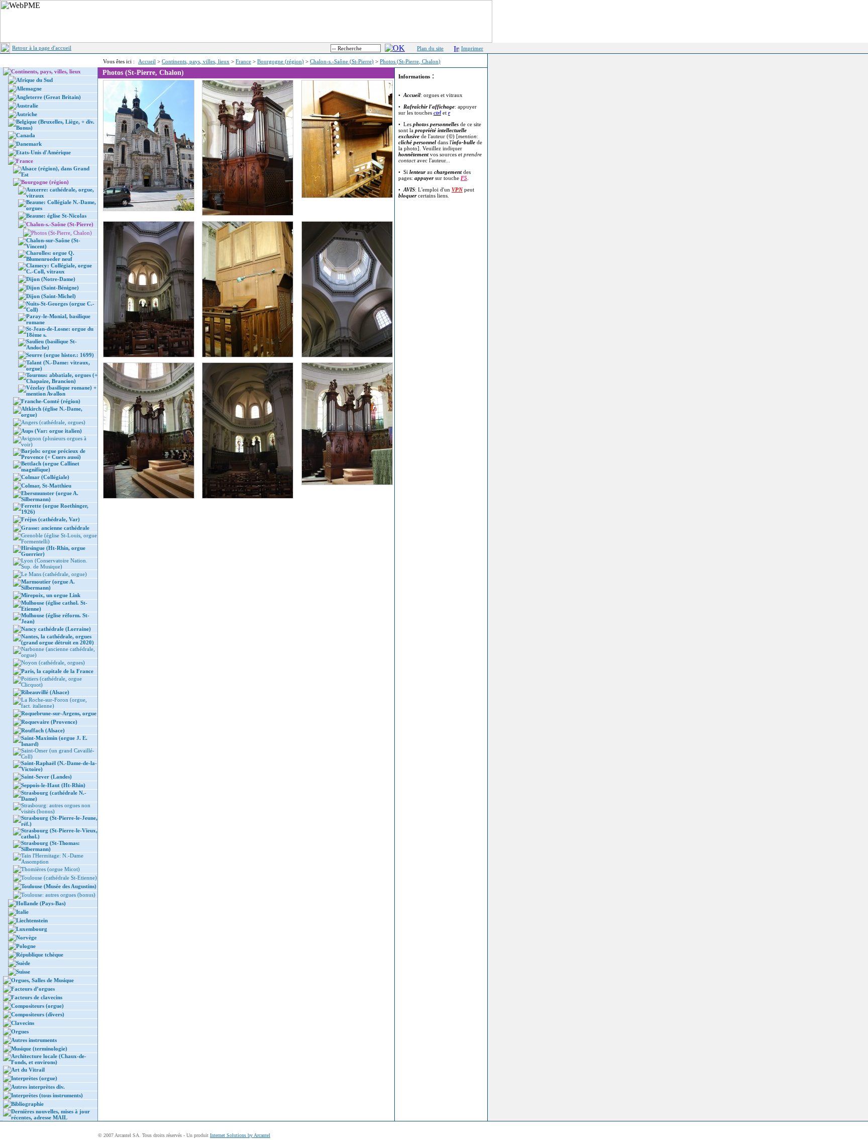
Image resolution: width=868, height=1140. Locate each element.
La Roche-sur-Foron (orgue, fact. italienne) (54, 703)
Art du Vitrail (28, 1070)
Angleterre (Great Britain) (48, 97)
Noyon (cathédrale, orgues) (53, 662)
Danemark (29, 144)
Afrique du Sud (34, 80)
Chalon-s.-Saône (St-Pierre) (342, 61)
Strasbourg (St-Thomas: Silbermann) (50, 846)
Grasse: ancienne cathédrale (55, 528)
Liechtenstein (32, 920)
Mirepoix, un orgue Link (50, 595)
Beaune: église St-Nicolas (56, 216)
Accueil (147, 61)
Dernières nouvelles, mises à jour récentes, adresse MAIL (50, 1114)
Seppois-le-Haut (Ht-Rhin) (53, 785)
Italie (22, 912)
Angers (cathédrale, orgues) (53, 422)
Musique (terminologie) (39, 1049)
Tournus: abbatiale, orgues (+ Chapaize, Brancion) (61, 378)
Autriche (26, 114)
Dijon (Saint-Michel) (51, 296)
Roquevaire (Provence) (49, 722)
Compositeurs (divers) (37, 1014)
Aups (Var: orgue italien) (51, 431)
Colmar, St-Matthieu (46, 486)
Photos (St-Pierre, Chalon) (410, 61)
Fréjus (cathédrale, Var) (50, 519)
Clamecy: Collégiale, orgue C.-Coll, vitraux (59, 268)
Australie (27, 106)
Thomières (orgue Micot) (50, 869)
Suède (23, 963)
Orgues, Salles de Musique (42, 980)
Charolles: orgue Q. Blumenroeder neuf (50, 256)
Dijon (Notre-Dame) (50, 279)
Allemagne (29, 88)
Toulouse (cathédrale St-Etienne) (59, 878)
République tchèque (39, 955)
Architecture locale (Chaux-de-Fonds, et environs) (48, 1059)
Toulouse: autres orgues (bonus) (58, 895)
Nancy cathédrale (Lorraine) (56, 629)
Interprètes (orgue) (34, 1078)
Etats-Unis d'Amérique (43, 152)
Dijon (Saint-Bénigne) (52, 287)
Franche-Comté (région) (50, 401)
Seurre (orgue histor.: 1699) (60, 355)
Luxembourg (31, 929)
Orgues (20, 1031)
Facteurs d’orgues (33, 989)
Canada (25, 135)
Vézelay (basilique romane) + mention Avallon (61, 391)
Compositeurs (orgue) (37, 1006)
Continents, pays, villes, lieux (196, 61)
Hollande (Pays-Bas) (41, 903)
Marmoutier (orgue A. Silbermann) (48, 585)
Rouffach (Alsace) (43, 730)
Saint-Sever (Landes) (46, 777)
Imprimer (472, 48)
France (243, 61)
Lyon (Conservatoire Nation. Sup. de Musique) (54, 563)
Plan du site (430, 48)
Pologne (26, 946)
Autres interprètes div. (38, 1087)
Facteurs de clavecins (36, 997)
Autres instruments (34, 1040)
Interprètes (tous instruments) (47, 1095)
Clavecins (22, 1023)
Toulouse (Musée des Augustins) (58, 886)
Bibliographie (27, 1104)
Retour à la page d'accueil (41, 48)
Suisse (23, 972)
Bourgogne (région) (280, 61)
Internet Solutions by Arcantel (240, 1135)
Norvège (26, 937)
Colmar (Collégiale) (45, 477)
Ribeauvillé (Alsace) (45, 692)
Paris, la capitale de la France (57, 671)
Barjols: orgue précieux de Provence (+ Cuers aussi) (53, 454)
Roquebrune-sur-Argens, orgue (58, 713)
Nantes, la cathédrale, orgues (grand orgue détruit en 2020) (57, 639)
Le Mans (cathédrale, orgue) (54, 574)
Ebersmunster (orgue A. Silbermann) (49, 496)
